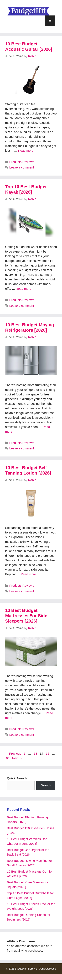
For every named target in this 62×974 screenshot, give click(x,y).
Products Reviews (21, 162)
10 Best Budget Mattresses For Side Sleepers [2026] (26, 616)
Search (46, 785)
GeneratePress (47, 968)
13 (36, 753)
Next (17, 758)
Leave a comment (21, 167)
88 (8, 758)
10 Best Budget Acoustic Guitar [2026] (28, 46)
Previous (13, 753)
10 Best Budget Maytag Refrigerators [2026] (29, 327)
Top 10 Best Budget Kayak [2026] (26, 189)
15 (48, 753)
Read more (25, 150)
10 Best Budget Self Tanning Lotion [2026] (28, 470)
